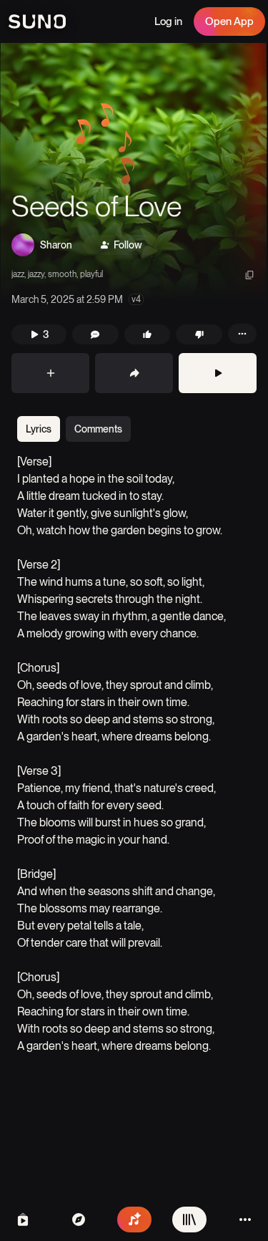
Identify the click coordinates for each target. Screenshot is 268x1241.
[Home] (78, 1219)
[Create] (134, 1219)
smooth (62, 274)
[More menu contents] (242, 334)
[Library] (189, 1219)
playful (91, 274)
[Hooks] (23, 1219)
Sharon (56, 245)
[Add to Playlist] (50, 373)
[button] (134, 172)
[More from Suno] (245, 1219)
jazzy (36, 274)
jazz (17, 274)
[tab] (38, 429)
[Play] (218, 373)
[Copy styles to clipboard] (249, 275)
